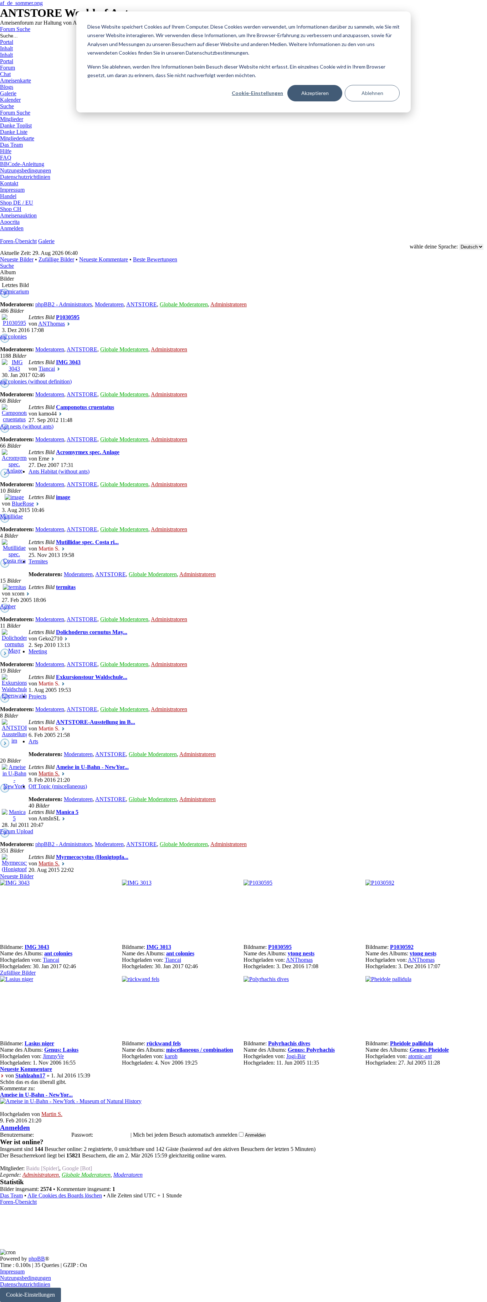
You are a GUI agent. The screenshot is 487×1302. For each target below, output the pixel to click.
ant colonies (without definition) (36, 381)
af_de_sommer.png (21, 3)
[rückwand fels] (140, 979)
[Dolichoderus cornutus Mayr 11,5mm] (14, 657)
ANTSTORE (141, 304)
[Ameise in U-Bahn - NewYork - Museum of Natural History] (14, 806)
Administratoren (228, 304)
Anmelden (15, 1127)
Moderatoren (109, 304)
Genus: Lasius (61, 1050)
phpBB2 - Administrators (63, 304)
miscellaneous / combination (199, 1050)
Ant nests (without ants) (26, 426)
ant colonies (13, 336)
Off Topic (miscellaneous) (58, 786)
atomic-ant (420, 1056)
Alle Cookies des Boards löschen (64, 1195)
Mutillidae (11, 516)
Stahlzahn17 (30, 1075)
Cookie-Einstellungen (257, 93)
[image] (14, 497)
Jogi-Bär (296, 1056)
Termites (38, 561)
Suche (7, 266)
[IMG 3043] (14, 369)
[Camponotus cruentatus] (14, 419)
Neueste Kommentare (103, 259)
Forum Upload (16, 831)
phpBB (37, 1259)
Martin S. (49, 773)
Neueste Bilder (17, 259)
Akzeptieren (315, 93)
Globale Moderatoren (184, 304)
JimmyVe (53, 1056)
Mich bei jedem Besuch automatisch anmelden (186, 1135)
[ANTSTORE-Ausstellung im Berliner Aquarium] (14, 753)
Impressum (12, 1271)
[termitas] (14, 587)
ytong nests (301, 953)
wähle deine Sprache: (434, 246)
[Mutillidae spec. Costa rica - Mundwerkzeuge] (14, 573)
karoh (171, 1056)
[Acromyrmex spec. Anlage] (14, 471)
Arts (33, 741)
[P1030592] (379, 883)
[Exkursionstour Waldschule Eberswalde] (14, 696)
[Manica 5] (14, 818)
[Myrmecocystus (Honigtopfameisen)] (14, 869)
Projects (37, 696)
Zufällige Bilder (56, 259)
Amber (8, 606)
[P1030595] (14, 323)
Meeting (38, 651)
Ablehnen (372, 93)
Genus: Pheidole (429, 1050)
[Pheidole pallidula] (388, 979)
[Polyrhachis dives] (266, 979)
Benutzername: (17, 1135)
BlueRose (23, 504)
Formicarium (14, 291)
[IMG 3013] (137, 883)
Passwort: (82, 1135)
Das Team (11, 1195)
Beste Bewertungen (155, 259)
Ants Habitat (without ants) (59, 471)
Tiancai (47, 369)
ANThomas (51, 324)
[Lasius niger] (16, 979)
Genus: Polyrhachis (311, 1050)
